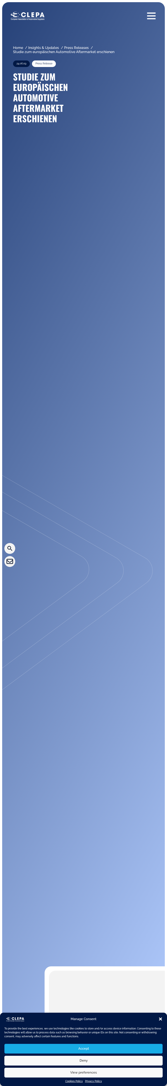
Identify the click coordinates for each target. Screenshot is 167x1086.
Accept (83, 1049)
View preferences (83, 1072)
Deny (84, 1061)
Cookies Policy (74, 1081)
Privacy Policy (93, 1081)
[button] (160, 1019)
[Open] (151, 15)
